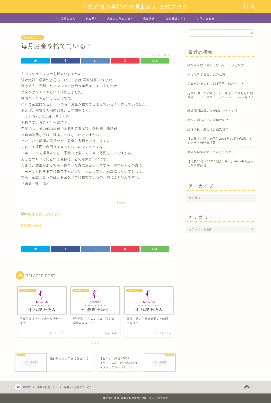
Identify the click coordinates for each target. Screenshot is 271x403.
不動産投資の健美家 (31, 225)
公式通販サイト (176, 18)
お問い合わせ (206, 18)
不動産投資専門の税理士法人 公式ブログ (135, 6)
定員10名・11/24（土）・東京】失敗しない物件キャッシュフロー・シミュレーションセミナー (220, 97)
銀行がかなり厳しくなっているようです (216, 65)
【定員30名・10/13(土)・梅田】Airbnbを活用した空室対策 (220, 163)
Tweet (121, 202)
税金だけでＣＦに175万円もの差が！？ (215, 83)
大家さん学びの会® (120, 18)
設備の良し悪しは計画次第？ (208, 129)
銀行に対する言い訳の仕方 (206, 74)
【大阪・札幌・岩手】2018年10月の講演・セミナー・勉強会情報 (220, 140)
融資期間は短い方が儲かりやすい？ (212, 110)
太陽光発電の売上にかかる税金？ (211, 152)
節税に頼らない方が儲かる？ (208, 119)
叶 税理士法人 (66, 18)
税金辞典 (149, 18)
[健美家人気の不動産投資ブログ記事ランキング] (41, 215)
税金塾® (91, 18)
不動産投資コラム (32, 37)
